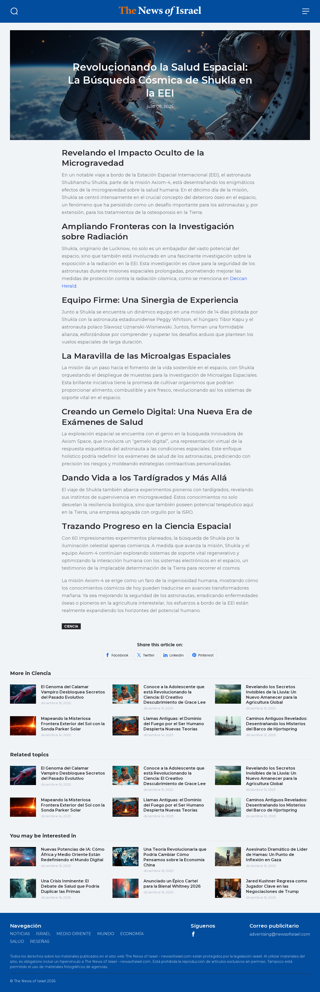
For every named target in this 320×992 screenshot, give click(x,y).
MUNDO (105, 933)
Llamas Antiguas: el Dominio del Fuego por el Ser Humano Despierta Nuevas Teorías (174, 723)
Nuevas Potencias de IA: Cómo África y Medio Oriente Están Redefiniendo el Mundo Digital (72, 854)
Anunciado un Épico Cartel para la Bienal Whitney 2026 (172, 884)
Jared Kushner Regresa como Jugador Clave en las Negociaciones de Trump (276, 886)
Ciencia (71, 626)
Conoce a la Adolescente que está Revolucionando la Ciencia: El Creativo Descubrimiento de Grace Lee (175, 694)
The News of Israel (30, 981)
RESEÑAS (40, 941)
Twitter (149, 655)
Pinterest (206, 655)
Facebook (120, 655)
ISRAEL (43, 933)
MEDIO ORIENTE (73, 933)
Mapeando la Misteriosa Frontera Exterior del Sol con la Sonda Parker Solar (73, 723)
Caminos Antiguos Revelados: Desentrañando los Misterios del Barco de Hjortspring (276, 723)
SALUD (17, 941)
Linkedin (177, 655)
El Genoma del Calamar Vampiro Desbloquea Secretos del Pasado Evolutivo (73, 692)
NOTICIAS (20, 933)
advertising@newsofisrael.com (280, 934)
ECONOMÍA (132, 933)
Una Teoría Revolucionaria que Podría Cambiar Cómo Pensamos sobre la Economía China (175, 857)
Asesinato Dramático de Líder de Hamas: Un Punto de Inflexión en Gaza (277, 854)
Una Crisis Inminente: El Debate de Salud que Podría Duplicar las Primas (70, 886)
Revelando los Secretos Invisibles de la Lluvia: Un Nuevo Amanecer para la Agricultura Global (271, 694)
